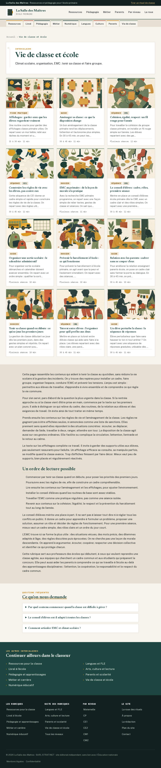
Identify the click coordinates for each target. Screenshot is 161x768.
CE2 (85, 727)
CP (84, 715)
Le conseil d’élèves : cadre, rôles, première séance (129, 190)
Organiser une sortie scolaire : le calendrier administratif (28, 260)
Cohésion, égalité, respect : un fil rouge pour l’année (129, 119)
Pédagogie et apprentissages (27, 674)
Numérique (70, 23)
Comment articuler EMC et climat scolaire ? (54, 628)
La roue (149, 12)
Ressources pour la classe (25, 663)
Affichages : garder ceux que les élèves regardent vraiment (28, 119)
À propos (127, 715)
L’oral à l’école (17, 669)
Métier (107, 12)
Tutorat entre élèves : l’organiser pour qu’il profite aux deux (79, 330)
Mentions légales (15, 761)
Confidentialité (33, 761)
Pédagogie (92, 12)
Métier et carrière (19, 679)
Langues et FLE (95, 663)
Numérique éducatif (21, 685)
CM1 (85, 734)
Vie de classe (129, 23)
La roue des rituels (132, 709)
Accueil (10, 37)
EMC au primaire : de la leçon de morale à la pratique (79, 190)
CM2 (86, 740)
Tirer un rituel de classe (143, 3)
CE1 (85, 721)
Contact (126, 734)
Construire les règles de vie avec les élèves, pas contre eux (28, 190)
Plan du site (128, 727)
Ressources (75, 12)
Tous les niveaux (54, 734)
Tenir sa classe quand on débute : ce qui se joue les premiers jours (30, 330)
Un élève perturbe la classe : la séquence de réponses (128, 330)
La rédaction (128, 721)
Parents (119, 12)
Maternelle (89, 709)
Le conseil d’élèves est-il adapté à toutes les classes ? (59, 617)
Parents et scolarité (98, 674)
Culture (99, 23)
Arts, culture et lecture (100, 669)
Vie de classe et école (99, 679)
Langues (86, 23)
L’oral (28, 23)
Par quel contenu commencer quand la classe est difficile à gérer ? (67, 607)
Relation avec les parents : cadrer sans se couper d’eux (129, 260)
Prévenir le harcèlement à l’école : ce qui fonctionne (79, 260)
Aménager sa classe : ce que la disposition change (77, 119)
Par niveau (134, 12)
